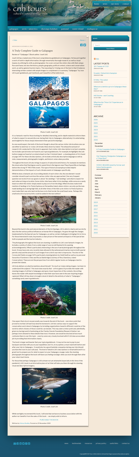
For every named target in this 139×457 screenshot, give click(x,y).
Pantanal (65, 29)
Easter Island (77, 29)
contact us (126, 443)
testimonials (76, 443)
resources (88, 443)
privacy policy (101, 443)
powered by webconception (121, 454)
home (96, 4)
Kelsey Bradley (25, 423)
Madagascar (92, 29)
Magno (110, 454)
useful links (114, 443)
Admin (99, 454)
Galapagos (13, 29)
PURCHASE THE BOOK (49, 420)
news (66, 443)
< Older (14, 40)
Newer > (83, 40)
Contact (126, 4)
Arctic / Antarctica (29, 29)
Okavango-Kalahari (49, 29)
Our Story (115, 4)
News (105, 4)
